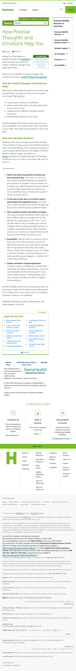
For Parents (24, 19)
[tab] (42, 312)
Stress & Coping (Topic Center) (14, 337)
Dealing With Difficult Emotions (36, 326)
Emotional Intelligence (14, 346)
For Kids (34, 19)
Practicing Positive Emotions (12, 332)
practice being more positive (34, 77)
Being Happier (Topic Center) (13, 321)
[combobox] (28, 23)
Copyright (43, 362)
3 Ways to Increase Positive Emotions (13, 326)
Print (17, 52)
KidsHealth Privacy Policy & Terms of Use (26, 363)
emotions (25, 59)
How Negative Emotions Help (37, 321)
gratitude (44, 239)
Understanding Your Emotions (36, 332)
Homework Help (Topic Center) (37, 345)
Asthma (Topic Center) (37, 336)
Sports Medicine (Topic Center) (37, 340)
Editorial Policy (8, 363)
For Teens (44, 19)
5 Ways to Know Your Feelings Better (13, 342)
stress (5, 156)
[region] (63, 42)
